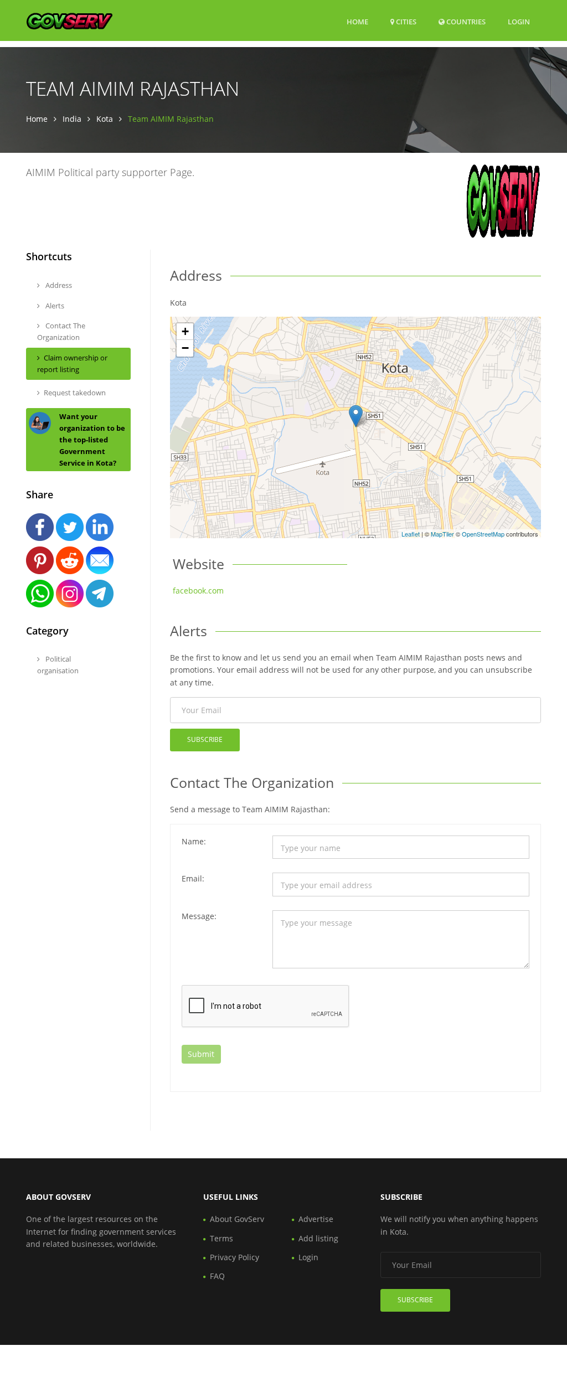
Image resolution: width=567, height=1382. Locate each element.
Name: (194, 841)
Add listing (318, 1238)
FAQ (217, 1276)
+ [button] (185, 331)
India (72, 119)
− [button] (185, 348)
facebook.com (198, 590)
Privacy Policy (234, 1257)
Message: (199, 916)
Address (58, 285)
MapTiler (442, 533)
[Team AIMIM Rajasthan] (356, 416)
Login (519, 21)
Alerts (54, 306)
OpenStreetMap (483, 533)
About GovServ (237, 1219)
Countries (465, 21)
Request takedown (75, 393)
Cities (405, 22)
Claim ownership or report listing (72, 363)
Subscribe (205, 739)
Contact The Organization (61, 331)
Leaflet (410, 533)
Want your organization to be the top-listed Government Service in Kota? (92, 439)
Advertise (315, 1219)
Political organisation (58, 664)
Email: (193, 878)
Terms (221, 1238)
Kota (104, 119)
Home (357, 22)
